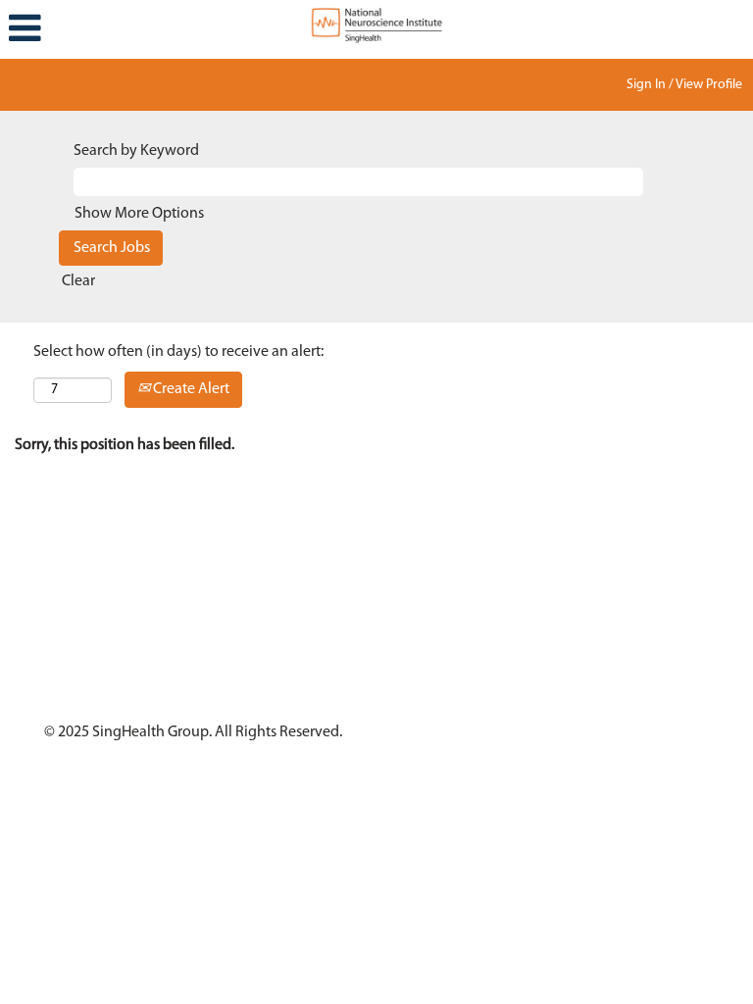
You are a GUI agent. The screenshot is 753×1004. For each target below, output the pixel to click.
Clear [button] (78, 281)
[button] (125, 29)
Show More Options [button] (139, 214)
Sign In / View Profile (684, 84)
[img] (376, 24)
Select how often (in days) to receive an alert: (178, 352)
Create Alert (189, 389)
